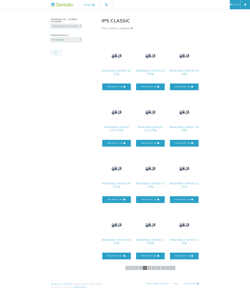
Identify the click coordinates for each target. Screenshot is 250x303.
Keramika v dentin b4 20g (116, 241)
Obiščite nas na (190, 284)
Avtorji (176, 284)
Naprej (170, 268)
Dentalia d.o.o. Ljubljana (61, 284)
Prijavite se (115, 87)
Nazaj (129, 268)
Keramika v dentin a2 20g (116, 72)
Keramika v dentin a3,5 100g (116, 129)
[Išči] (106, 4)
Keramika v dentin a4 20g (184, 129)
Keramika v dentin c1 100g (150, 241)
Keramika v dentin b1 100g (116, 185)
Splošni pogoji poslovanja (158, 284)
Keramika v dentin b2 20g (184, 185)
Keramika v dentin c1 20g (184, 241)
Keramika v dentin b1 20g (150, 185)
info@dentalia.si (79, 287)
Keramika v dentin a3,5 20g (150, 129)
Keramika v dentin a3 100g (150, 72)
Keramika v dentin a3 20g (184, 72)
